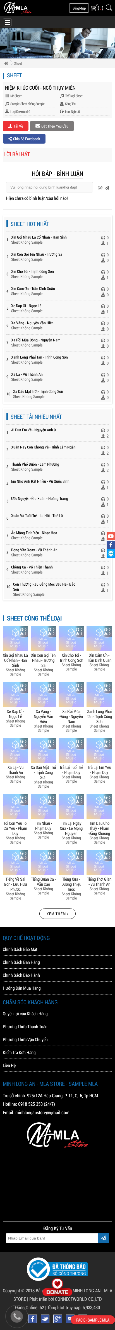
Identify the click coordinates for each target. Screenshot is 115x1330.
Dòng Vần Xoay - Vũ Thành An (34, 549)
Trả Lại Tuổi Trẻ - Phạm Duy (71, 769)
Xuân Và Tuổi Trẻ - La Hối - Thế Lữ (37, 515)
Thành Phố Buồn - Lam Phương (35, 464)
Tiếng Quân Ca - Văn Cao (43, 881)
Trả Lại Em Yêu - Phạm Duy (99, 769)
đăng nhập (79, 8)
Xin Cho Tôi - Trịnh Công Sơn (32, 271)
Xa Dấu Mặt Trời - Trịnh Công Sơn (38, 391)
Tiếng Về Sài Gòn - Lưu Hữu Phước (15, 884)
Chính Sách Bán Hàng (21, 962)
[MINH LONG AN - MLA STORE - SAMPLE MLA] (18, 12)
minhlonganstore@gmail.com (42, 1112)
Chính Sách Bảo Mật (20, 949)
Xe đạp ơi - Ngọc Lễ (26, 305)
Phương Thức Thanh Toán (25, 1026)
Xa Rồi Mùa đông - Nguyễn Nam (35, 340)
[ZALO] (111, 553)
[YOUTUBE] (111, 536)
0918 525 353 (30, 1104)
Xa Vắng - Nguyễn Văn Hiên (32, 322)
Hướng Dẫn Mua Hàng (22, 988)
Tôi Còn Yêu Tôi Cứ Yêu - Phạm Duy (15, 828)
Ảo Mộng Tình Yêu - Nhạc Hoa (34, 532)
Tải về (18, 126)
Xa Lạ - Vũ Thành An (27, 374)
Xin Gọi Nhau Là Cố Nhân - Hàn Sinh (39, 237)
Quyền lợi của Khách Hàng (25, 1013)
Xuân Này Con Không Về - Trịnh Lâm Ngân (43, 447)
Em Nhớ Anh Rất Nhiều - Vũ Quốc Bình (40, 481)
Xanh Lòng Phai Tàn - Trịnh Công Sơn (39, 357)
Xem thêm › (57, 913)
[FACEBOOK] (111, 545)
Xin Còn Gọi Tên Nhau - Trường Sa (36, 254)
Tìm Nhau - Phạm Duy (43, 825)
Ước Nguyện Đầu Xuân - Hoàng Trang (39, 498)
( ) (100, 7)
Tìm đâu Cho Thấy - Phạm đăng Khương (99, 828)
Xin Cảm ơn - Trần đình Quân (33, 288)
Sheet (18, 63)
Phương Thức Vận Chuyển (25, 1039)
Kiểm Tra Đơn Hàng (19, 1052)
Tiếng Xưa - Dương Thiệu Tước (71, 884)
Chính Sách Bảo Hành (21, 975)
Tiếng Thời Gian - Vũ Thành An (99, 881)
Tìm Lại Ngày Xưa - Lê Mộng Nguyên (71, 828)
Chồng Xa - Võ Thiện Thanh (32, 567)
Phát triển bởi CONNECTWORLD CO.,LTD (65, 1299)
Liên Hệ (9, 1065)
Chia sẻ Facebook (26, 138)
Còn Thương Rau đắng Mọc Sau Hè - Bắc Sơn (44, 586)
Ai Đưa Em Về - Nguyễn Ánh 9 (33, 429)
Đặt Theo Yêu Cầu (54, 126)
